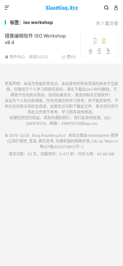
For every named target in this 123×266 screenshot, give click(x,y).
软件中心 (15, 57)
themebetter (99, 135)
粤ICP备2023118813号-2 (62, 146)
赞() (69, 57)
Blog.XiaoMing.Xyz (61, 8)
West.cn (111, 141)
